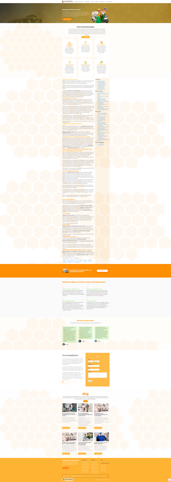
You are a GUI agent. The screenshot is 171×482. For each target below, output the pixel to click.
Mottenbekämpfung (101, 86)
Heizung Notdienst (104, 470)
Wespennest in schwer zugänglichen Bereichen (101, 99)
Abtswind (77, 259)
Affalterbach (78, 262)
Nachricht (90, 371)
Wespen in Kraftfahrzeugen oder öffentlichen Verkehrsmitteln (103, 109)
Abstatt (68, 259)
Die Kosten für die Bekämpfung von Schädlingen (102, 125)
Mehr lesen (85, 401)
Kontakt (96, 1)
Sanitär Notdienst (101, 145)
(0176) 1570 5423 (65, 467)
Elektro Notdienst (101, 143)
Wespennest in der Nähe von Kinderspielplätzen (102, 107)
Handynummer (91, 364)
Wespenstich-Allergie (101, 92)
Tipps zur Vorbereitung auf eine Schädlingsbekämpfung (102, 127)
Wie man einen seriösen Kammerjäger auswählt (101, 117)
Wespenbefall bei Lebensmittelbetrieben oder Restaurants (102, 104)
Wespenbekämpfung (101, 81)
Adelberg (64, 261)
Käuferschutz (102, 1)
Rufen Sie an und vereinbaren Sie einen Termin (71, 257)
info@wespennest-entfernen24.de (70, 381)
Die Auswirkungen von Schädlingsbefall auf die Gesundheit (101, 120)
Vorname (89, 362)
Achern (81, 259)
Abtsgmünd (72, 259)
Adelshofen (85, 261)
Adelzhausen (65, 262)
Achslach (85, 259)
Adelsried (89, 261)
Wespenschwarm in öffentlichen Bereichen (102, 97)
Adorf (73, 262)
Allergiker (64, 254)
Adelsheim (80, 261)
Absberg (64, 259)
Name (89, 359)
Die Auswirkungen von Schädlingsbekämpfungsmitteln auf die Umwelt (103, 139)
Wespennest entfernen (79, 1)
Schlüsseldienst (103, 469)
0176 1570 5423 (109, 1)
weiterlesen (66, 427)
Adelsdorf (75, 261)
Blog (93, 1)
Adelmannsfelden (70, 261)
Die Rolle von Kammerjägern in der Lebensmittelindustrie (103, 133)
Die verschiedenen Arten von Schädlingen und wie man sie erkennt (102, 130)
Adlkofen (69, 262)
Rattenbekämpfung (101, 88)
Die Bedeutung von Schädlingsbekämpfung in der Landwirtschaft (102, 136)
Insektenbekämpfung (101, 83)
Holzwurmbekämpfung (101, 82)
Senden (90, 380)
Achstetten (89, 259)
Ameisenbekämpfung (101, 89)
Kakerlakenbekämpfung (102, 84)
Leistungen (87, 1)
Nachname (95, 362)
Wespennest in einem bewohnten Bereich (103, 94)
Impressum (98, 479)
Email (89, 368)
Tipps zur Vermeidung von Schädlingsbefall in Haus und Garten (102, 114)
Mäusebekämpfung (101, 85)
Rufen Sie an (83, 147)
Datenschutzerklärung (105, 479)
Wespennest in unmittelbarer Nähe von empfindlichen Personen (103, 101)
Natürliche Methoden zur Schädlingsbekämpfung (101, 123)
